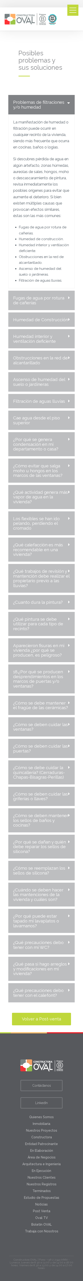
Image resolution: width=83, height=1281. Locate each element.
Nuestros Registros (41, 1184)
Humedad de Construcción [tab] (40, 319)
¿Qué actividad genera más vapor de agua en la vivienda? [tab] (40, 497)
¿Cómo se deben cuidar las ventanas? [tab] (40, 727)
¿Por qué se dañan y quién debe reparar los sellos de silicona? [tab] (39, 846)
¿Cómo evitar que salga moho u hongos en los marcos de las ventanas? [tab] (37, 470)
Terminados (42, 1191)
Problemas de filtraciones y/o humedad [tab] (38, 105)
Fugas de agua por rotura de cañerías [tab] (38, 300)
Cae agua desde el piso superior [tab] (36, 420)
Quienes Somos (41, 1117)
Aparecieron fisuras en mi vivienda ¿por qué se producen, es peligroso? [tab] (38, 650)
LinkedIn (41, 1103)
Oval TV (41, 1217)
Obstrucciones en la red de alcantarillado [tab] (40, 360)
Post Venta (41, 1211)
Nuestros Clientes (42, 1177)
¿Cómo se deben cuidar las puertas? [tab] (40, 748)
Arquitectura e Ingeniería (41, 1164)
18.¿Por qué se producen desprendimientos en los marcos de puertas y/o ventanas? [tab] (38, 679)
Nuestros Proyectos (41, 1130)
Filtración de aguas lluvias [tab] (39, 401)
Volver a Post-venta (41, 1019)
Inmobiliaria (41, 1123)
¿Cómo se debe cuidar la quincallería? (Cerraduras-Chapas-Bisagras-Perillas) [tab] (39, 772)
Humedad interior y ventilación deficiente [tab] (34, 339)
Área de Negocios (42, 1157)
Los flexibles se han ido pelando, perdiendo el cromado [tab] (36, 523)
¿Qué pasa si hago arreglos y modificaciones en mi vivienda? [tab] (40, 968)
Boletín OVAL (41, 1224)
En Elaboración (41, 1150)
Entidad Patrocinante (41, 1144)
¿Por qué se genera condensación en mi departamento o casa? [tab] (35, 444)
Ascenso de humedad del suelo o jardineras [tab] (39, 382)
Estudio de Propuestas (41, 1197)
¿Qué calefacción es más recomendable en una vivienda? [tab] (38, 549)
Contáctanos (41, 1085)
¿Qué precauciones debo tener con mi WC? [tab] (38, 945)
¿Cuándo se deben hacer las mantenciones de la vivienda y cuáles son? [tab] (38, 894)
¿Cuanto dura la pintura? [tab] (38, 602)
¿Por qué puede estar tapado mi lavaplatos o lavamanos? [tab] (36, 920)
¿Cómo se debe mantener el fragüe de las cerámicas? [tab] (40, 705)
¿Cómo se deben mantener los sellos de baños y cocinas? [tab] (40, 820)
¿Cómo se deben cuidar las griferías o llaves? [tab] (40, 796)
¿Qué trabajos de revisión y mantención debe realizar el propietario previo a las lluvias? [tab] (41, 578)
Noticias (41, 1204)
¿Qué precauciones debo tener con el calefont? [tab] (38, 993)
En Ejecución (41, 1170)
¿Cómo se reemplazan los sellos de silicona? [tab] (39, 870)
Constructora (41, 1137)
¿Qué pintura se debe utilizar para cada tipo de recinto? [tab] (38, 624)
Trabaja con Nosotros (41, 1231)
